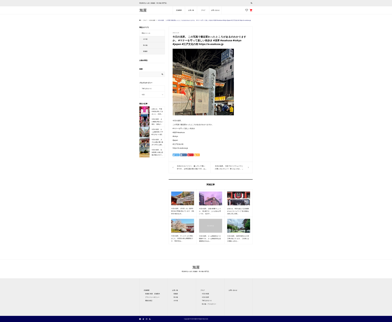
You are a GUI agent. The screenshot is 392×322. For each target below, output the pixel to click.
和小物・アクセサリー (209, 304)
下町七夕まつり (147, 88)
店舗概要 (179, 10)
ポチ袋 (145, 39)
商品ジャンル (146, 33)
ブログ (203, 10)
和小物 (145, 45)
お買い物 (191, 10)
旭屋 (143, 10)
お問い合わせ (215, 10)
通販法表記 (148, 300)
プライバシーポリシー (152, 297)
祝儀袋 (145, 51)
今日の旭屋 (205, 294)
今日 (143, 95)
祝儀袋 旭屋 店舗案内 (153, 294)
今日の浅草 (205, 297)
